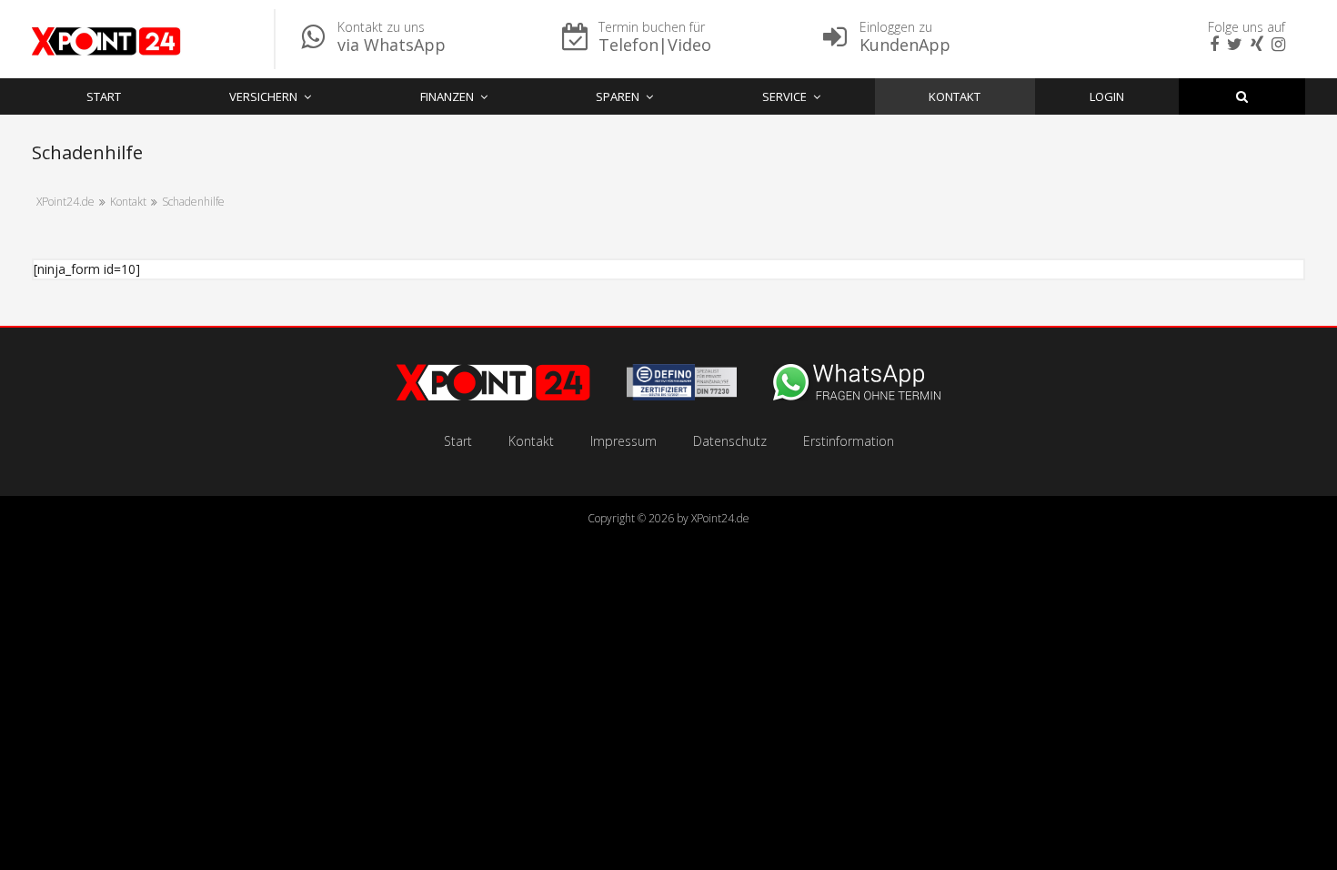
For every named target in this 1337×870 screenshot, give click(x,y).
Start (103, 96)
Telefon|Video (654, 45)
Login (1107, 96)
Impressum (623, 441)
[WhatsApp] (857, 395)
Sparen (617, 96)
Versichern (263, 96)
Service (784, 96)
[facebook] (1212, 45)
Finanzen (447, 96)
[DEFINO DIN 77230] (681, 395)
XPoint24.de (720, 518)
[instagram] (1276, 45)
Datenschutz (730, 441)
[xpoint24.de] (106, 43)
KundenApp (905, 45)
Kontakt (954, 96)
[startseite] (493, 395)
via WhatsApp (391, 45)
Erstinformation (848, 441)
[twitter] (1232, 45)
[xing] (1254, 45)
